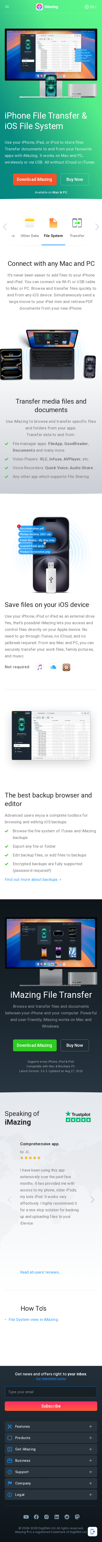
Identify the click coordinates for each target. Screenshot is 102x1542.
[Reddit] (67, 1517)
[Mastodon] (77, 1517)
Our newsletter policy (51, 1378)
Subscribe (51, 1406)
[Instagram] (46, 1517)
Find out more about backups (31, 879)
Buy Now (74, 179)
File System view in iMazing (33, 1319)
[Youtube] (26, 1517)
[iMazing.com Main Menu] (7, 7)
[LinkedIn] (57, 1517)
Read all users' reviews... (40, 1272)
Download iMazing (34, 179)
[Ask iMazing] (92, 1531)
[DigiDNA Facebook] (36, 1517)
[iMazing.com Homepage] (46, 7)
